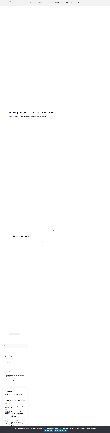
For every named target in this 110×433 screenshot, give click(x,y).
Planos (66, 2)
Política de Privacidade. (17, 376)
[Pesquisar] (26, 346)
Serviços (48, 2)
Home (31, 2)
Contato (79, 2)
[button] (75, 236)
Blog (72, 2)
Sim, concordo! (48, 430)
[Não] (108, 429)
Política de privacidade (60, 430)
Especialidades (58, 2)
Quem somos (40, 2)
